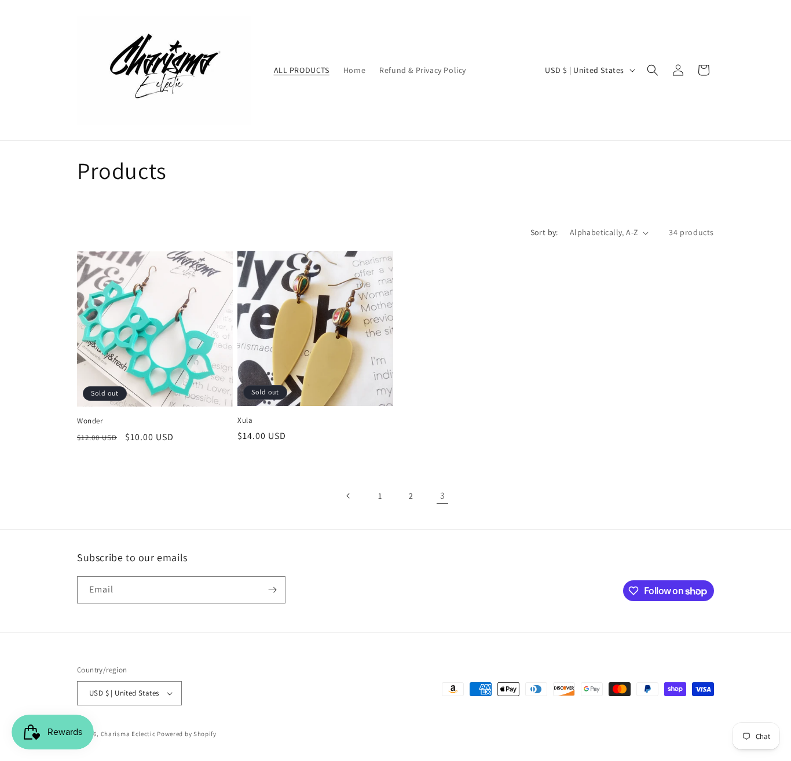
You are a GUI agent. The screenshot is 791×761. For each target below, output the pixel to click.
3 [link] (442, 495)
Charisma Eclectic (128, 734)
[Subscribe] (272, 589)
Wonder (90, 421)
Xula (244, 420)
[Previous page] (348, 495)
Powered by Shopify (187, 734)
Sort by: (544, 232)
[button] (652, 70)
